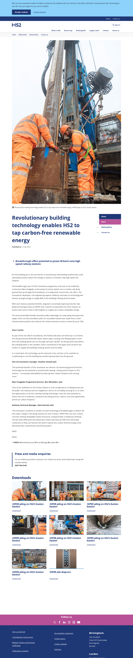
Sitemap (57, 649)
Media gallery (106, 227)
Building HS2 (81, 31)
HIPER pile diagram (60, 572)
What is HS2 (56, 31)
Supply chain (94, 31)
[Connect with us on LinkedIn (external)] (64, 622)
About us (115, 31)
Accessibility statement (63, 633)
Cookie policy (59, 639)
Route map (68, 31)
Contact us (116, 19)
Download (16, 510)
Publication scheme (20, 651)
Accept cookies (21, 12)
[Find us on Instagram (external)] (69, 622)
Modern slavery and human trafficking (23, 644)
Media (108, 19)
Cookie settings (39, 12)
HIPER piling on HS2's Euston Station (28, 505)
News (103, 222)
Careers (106, 31)
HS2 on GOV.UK (18, 632)
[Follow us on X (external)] (54, 622)
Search (117, 25)
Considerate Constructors (22, 637)
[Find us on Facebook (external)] (59, 622)
